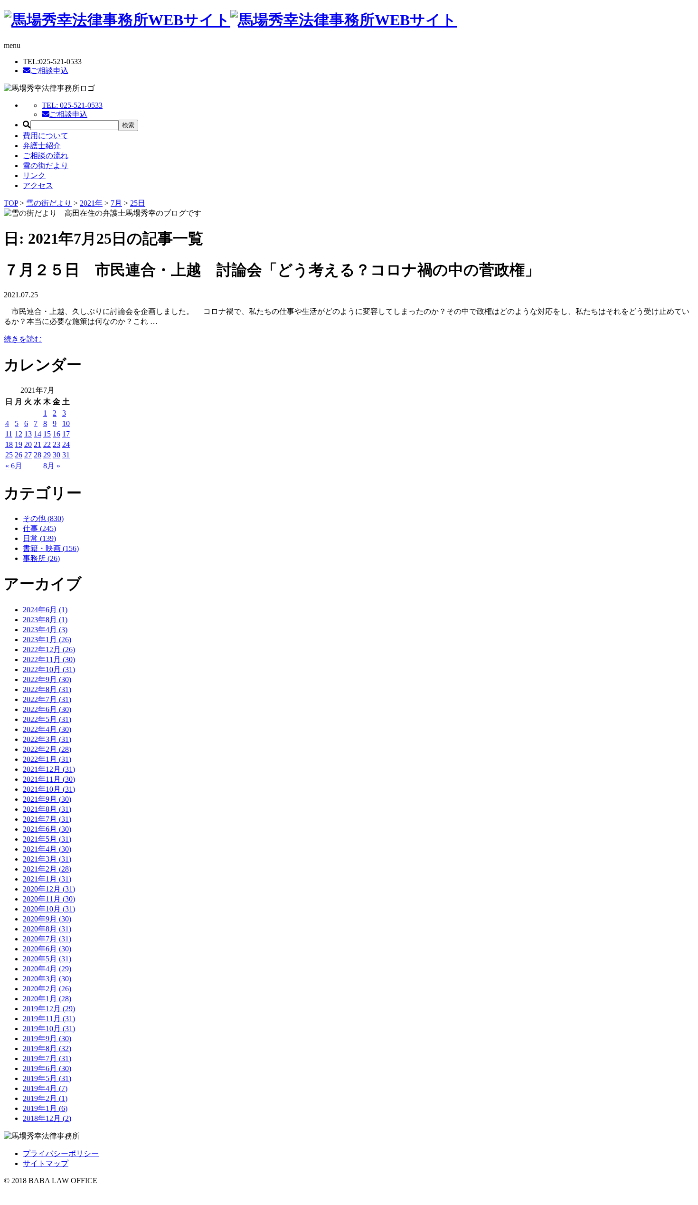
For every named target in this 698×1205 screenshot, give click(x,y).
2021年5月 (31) (47, 839)
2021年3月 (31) (47, 859)
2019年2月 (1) (45, 1098)
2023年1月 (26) (47, 640)
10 (66, 423)
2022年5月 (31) (47, 719)
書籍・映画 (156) (51, 548)
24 (66, 444)
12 (18, 434)
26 (18, 455)
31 (66, 455)
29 (47, 455)
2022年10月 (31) (49, 669)
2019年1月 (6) (45, 1108)
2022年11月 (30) (49, 659)
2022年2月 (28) (47, 749)
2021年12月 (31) (49, 769)
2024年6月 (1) (45, 610)
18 (9, 444)
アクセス (38, 185)
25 (9, 455)
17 (66, 434)
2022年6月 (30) (47, 709)
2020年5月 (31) (47, 959)
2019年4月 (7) (45, 1088)
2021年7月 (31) (47, 819)
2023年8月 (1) (45, 620)
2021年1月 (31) (47, 879)
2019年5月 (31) (47, 1078)
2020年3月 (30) (47, 979)
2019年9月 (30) (47, 1038)
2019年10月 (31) (49, 1029)
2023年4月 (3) (45, 630)
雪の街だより (45, 165)
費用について (45, 136)
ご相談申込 (49, 70)
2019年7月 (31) (47, 1058)
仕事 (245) (39, 528)
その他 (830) (43, 518)
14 (37, 434)
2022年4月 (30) (47, 729)
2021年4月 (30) (47, 849)
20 (28, 444)
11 (8, 434)
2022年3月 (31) (47, 739)
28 (37, 455)
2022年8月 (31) (47, 689)
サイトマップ (45, 1163)
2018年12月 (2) (47, 1118)
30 (56, 455)
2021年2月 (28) (47, 869)
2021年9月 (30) (47, 799)
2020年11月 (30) (49, 899)
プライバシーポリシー (61, 1153)
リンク (34, 175)
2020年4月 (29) (47, 969)
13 (28, 434)
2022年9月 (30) (47, 679)
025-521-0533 (72, 105)
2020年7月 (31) (47, 939)
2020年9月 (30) (47, 919)
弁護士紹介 (42, 146)
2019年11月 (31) (49, 1019)
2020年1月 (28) (47, 999)
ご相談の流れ (45, 156)
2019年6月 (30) (47, 1068)
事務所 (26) (41, 558)
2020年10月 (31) (49, 909)
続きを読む (23, 339)
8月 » (51, 466)
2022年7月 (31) (47, 699)
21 (37, 444)
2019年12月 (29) (49, 1009)
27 (28, 455)
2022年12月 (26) (49, 649)
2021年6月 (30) (47, 829)
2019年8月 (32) (47, 1048)
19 (18, 444)
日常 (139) (39, 538)
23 (56, 444)
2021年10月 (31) (49, 789)
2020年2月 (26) (47, 989)
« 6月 (13, 466)
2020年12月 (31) (49, 889)
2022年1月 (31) (47, 759)
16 (56, 434)
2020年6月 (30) (47, 949)
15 (47, 434)
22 (47, 444)
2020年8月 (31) (47, 929)
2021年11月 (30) (49, 779)
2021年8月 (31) (47, 809)
